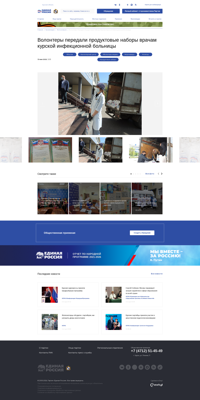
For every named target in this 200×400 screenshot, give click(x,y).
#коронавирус (130, 54)
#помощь (145, 54)
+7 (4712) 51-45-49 (146, 351)
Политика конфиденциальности (50, 388)
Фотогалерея (62, 30)
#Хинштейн (150, 298)
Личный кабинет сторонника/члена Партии (142, 11)
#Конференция (70, 298)
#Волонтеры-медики (110, 54)
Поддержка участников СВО (100, 24)
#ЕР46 (64, 298)
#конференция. (134, 325)
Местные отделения (99, 19)
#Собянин (144, 298)
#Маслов (70, 54)
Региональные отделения (110, 348)
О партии (41, 19)
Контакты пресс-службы (80, 353)
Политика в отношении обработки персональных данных (59, 390)
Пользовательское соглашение (49, 386)
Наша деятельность (77, 19)
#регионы (138, 298)
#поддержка (149, 325)
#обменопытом (144, 296)
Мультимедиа (135, 19)
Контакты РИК (46, 353)
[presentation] (42, 103)
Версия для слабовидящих (153, 4)
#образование (130, 298)
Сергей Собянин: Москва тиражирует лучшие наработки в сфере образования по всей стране (141, 290)
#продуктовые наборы (108, 59)
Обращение (108, 11)
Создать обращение (142, 233)
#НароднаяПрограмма (82, 298)
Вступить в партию (155, 19)
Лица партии (57, 19)
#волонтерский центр (88, 54)
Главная (40, 30)
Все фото (149, 174)
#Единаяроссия (135, 296)
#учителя (142, 325)
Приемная (118, 19)
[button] (133, 173)
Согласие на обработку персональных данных (55, 392)
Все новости (156, 274)
